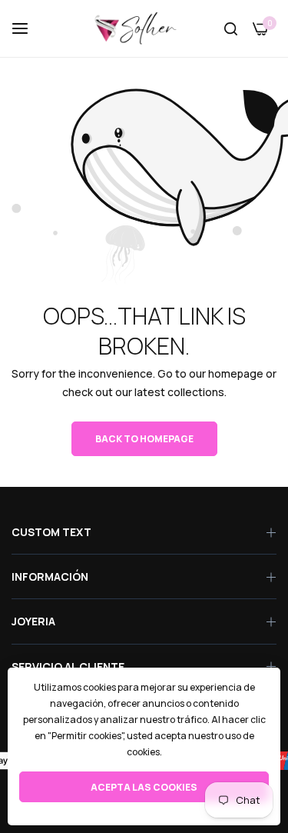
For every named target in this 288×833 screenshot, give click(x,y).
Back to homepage (144, 438)
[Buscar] (230, 28)
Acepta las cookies (144, 787)
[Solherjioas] (144, 28)
